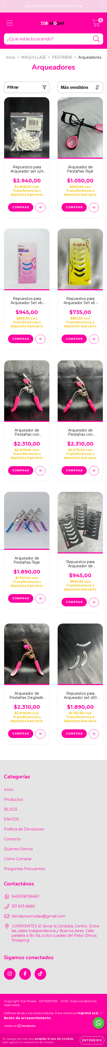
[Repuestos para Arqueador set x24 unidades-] (40, 207)
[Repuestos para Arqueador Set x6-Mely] (40, 339)
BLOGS (10, 809)
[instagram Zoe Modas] (10, 974)
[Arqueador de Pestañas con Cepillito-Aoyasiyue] (40, 470)
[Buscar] (96, 39)
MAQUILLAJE (33, 57)
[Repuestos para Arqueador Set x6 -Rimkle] (94, 339)
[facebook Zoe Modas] (25, 974)
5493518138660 (25, 896)
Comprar (20, 207)
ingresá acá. (88, 1013)
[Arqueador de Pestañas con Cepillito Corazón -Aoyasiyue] (94, 470)
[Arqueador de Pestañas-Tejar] (94, 207)
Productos (13, 799)
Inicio (10, 57)
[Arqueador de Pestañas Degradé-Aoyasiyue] (40, 733)
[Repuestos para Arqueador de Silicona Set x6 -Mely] (94, 602)
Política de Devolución (24, 829)
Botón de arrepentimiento (27, 1018)
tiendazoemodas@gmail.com (38, 916)
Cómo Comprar (18, 859)
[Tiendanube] (20, 1026)
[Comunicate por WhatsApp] (98, 1023)
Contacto (12, 839)
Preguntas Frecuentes (24, 868)
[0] (96, 24)
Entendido (92, 1040)
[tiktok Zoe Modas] (40, 974)
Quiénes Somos (18, 849)
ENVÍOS (11, 819)
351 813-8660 (23, 906)
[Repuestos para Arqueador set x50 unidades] (94, 733)
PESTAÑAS (62, 57)
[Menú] (10, 23)
